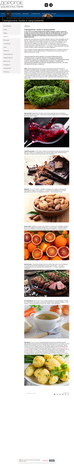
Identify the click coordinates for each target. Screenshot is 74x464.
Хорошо (52, 460)
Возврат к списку (31, 393)
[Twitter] (65, 394)
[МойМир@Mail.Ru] (54, 394)
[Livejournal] (57, 394)
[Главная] (2, 18)
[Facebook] (68, 394)
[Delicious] (63, 394)
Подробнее (45, 460)
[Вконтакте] (60, 394)
